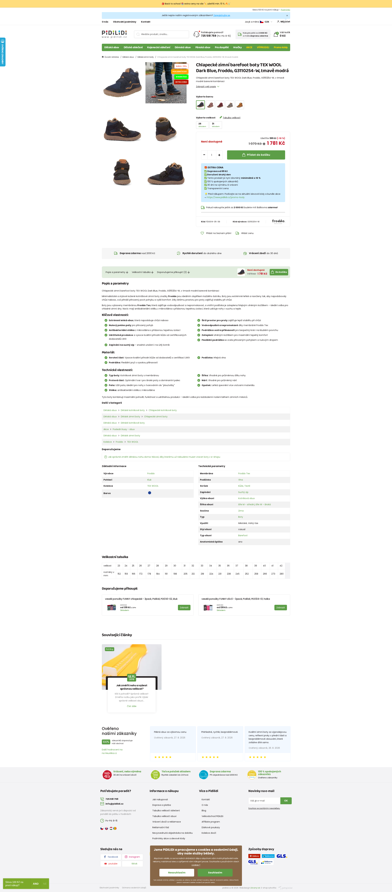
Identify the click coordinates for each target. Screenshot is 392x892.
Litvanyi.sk (255, 887)
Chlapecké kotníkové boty (163, 410)
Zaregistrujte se (221, 15)
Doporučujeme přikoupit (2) (172, 272)
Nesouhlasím (176, 872)
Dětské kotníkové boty (133, 410)
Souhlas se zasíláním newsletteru (264, 808)
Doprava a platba (161, 805)
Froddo (119, 441)
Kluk (149, 479)
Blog (204, 810)
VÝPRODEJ (263, 47)
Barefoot (243, 535)
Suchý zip (243, 492)
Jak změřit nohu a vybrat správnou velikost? (131, 687)
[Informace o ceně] (264, 144)
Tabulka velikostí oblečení (166, 810)
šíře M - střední (246, 504)
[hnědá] (239, 104)
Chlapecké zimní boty (156, 416)
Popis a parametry (115, 272)
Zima (241, 510)
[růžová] (210, 104)
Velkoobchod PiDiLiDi (212, 816)
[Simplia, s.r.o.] (285, 887)
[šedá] (229, 104)
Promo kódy (281, 47)
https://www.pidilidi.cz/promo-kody (226, 197)
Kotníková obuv (246, 498)
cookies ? (196, 865)
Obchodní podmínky (124, 21)
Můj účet (285, 21)
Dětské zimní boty (146, 57)
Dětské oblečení (133, 47)
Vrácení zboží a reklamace (166, 821)
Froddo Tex (244, 473)
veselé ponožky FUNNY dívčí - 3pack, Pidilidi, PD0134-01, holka (236, 598)
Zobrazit (286, 9)
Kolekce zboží (209, 832)
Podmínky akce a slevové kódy (168, 838)
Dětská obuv (111, 47)
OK (286, 800)
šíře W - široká (263, 504)
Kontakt (145, 21)
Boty (240, 516)
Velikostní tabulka (141, 272)
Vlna (240, 479)
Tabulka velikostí (231, 117)
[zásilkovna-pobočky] (255, 856)
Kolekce (108, 441)
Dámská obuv (183, 47)
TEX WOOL (132, 441)
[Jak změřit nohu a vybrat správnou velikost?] (132, 667)
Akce (106, 429)
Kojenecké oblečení (158, 47)
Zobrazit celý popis (206, 86)
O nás (105, 21)
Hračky (237, 47)
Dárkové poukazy (211, 827)
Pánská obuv (202, 47)
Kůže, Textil (244, 485)
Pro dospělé (222, 47)
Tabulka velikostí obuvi (164, 816)
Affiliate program (211, 821)
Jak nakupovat (160, 799)
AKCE (249, 47)
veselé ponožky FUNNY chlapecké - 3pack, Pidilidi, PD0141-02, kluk (141, 598)
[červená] (220, 104)
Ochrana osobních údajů (134, 887)
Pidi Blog (109, 649)
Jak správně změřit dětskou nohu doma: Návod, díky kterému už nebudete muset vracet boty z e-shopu (164, 456)
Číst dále (131, 706)
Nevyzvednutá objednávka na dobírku (172, 832)
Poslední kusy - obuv (124, 429)
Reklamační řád (160, 827)
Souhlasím (215, 872)
